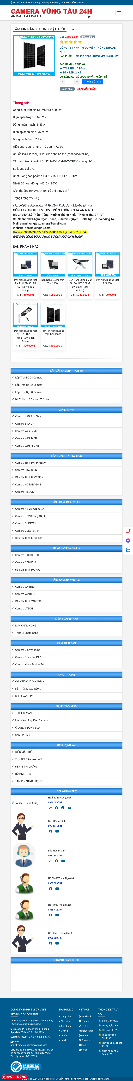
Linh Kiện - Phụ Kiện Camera (31, 720)
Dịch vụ (64, 1030)
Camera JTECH (24, 608)
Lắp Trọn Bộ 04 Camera (28, 377)
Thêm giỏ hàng (93, 81)
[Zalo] (50, 808)
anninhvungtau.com (38, 228)
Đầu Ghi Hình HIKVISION (29, 477)
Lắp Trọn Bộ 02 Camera (28, 384)
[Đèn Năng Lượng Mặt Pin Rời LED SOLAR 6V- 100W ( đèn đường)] (25, 264)
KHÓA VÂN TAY (24, 696)
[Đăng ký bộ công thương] (26, 1066)
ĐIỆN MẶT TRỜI (86, 88)
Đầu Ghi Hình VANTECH (28, 601)
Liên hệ (64, 1040)
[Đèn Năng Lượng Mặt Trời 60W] (107, 264)
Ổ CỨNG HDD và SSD (27, 727)
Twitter (85, 1026)
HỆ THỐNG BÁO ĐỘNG (28, 688)
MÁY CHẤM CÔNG (25, 625)
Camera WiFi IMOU (26, 438)
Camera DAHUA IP (25, 562)
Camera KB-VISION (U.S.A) (30, 508)
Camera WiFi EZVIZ (26, 431)
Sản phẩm (65, 1026)
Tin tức (63, 1035)
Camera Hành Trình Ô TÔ (29, 664)
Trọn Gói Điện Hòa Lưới (28, 759)
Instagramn (87, 1030)
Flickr (83, 1045)
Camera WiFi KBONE (27, 445)
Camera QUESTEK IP (27, 530)
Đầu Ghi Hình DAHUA (27, 569)
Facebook (86, 1016)
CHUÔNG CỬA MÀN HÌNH (29, 681)
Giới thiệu (65, 1021)
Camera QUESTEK (25, 523)
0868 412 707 (55, 909)
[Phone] (128, 531)
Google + (85, 1040)
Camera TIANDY (24, 423)
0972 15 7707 (55, 855)
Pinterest (85, 1035)
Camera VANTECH (25, 586)
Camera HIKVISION (26, 470)
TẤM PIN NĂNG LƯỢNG (28, 781)
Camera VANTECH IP (27, 594)
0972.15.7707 (28, 1037)
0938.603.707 (44, 1037)
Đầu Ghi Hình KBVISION (28, 538)
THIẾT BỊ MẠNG (24, 713)
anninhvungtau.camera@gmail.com (43, 223)
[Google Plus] (62, 808)
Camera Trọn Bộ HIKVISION (31, 462)
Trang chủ (65, 1016)
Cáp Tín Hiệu (22, 735)
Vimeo (84, 1049)
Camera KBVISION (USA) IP (30, 516)
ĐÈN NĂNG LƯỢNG (26, 766)
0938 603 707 (55, 802)
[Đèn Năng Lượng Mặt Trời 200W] (53, 264)
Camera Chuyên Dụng (27, 649)
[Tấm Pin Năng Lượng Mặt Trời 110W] (53, 314)
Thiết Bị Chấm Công (26, 632)
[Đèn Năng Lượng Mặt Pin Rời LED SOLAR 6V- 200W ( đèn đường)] (80, 264)
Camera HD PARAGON (28, 484)
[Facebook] (56, 808)
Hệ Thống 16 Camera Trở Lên (32, 399)
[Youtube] (69, 808)
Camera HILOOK (24, 491)
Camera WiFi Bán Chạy (28, 416)
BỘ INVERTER (23, 773)
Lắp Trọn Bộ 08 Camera (28, 392)
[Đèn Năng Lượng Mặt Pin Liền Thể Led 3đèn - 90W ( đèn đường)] (25, 314)
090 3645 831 (55, 826)
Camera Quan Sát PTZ (28, 657)
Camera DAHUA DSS (27, 555)
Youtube (85, 1021)
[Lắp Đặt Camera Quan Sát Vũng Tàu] (51, 12)
